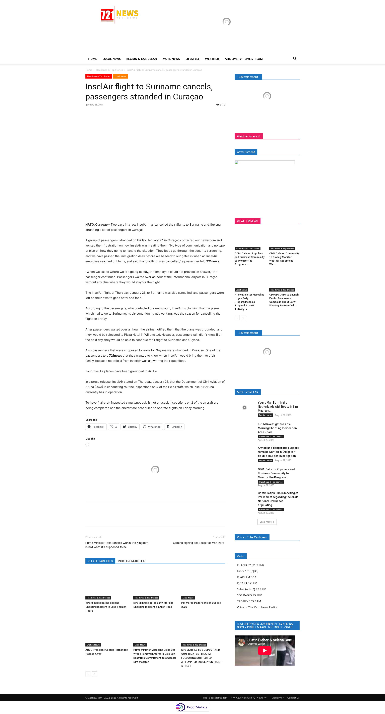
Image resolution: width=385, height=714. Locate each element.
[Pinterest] (108, 114)
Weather (212, 59)
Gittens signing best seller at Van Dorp (199, 543)
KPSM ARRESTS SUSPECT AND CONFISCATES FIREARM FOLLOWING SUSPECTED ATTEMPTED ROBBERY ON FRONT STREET (201, 657)
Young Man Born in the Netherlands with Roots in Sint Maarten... (278, 406)
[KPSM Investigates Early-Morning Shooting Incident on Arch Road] (155, 584)
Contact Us (293, 697)
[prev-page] (87, 673)
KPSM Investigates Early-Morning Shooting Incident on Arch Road (277, 428)
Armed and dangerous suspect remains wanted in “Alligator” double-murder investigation (278, 451)
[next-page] (94, 673)
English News (93, 644)
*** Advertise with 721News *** (249, 697)
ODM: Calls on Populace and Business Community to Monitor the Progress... (276, 473)
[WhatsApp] (117, 114)
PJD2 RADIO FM (247, 583)
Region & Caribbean (141, 59)
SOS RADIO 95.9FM (249, 595)
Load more (266, 521)
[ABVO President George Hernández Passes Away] (107, 631)
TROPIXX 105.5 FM (249, 601)
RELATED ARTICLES (100, 561)
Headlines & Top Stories (109, 70)
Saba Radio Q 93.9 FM (251, 589)
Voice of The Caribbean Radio (257, 607)
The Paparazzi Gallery (215, 697)
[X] (99, 114)
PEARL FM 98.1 (246, 577)
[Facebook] (89, 114)
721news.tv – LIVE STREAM (243, 59)
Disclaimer (278, 697)
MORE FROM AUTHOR (132, 561)
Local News (111, 59)
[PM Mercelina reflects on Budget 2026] (203, 584)
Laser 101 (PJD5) (247, 571)
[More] (126, 114)
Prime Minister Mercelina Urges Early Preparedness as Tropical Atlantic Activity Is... (249, 302)
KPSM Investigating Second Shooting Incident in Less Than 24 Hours (105, 606)
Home (92, 59)
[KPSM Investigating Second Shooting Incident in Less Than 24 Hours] (107, 584)
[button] (295, 59)
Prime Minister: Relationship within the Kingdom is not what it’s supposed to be (116, 545)
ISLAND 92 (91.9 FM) (250, 565)
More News (171, 59)
